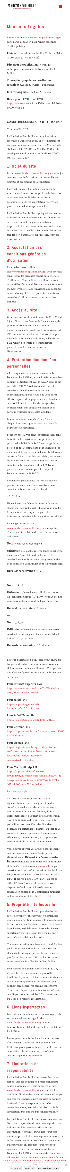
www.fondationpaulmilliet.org (42, 37)
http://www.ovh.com (19, 103)
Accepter (16, 1168)
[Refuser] (65, 1165)
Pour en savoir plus (18, 791)
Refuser (29, 1168)
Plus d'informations (48, 1168)
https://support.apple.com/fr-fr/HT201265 (31, 720)
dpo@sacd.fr (43, 866)
